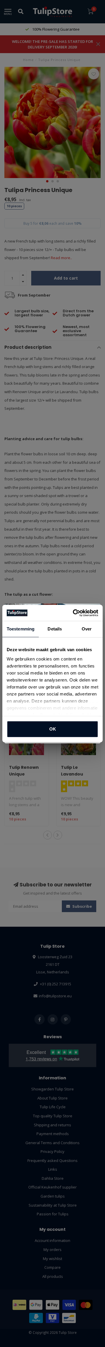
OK (52, 728)
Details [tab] (55, 628)
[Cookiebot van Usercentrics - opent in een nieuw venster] (74, 613)
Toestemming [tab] (20, 628)
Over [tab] (87, 628)
